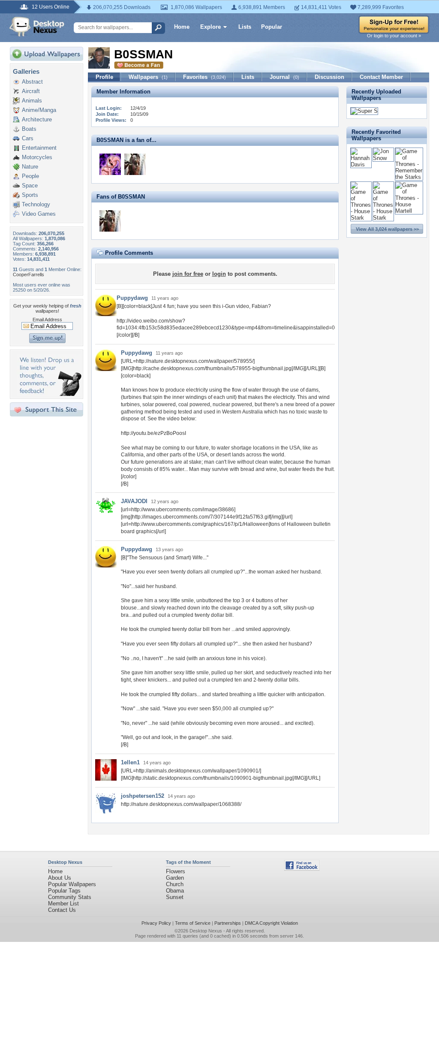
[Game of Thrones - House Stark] (361, 217)
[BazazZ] (110, 164)
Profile (104, 77)
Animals (32, 100)
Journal (284, 77)
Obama (175, 890)
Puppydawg (132, 298)
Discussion (329, 77)
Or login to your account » (394, 35)
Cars (27, 138)
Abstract (32, 81)
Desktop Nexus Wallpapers (36, 26)
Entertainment (39, 148)
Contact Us (62, 910)
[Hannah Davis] (361, 164)
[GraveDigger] (135, 164)
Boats (29, 129)
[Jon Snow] (383, 158)
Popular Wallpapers (72, 884)
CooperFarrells (28, 274)
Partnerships (227, 923)
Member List (63, 903)
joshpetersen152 (142, 796)
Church (174, 884)
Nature (30, 166)
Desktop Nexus (205, 930)
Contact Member (381, 77)
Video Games (39, 214)
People (30, 176)
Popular (271, 27)
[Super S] (364, 111)
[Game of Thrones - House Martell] (409, 211)
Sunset (174, 897)
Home (181, 27)
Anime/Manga (39, 110)
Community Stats (69, 897)
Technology (36, 204)
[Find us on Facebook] (301, 869)
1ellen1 (130, 762)
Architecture (37, 119)
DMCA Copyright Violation (271, 923)
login (219, 274)
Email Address (47, 319)
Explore (210, 27)
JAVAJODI (134, 501)
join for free (187, 274)
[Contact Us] (49, 394)
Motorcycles (37, 157)
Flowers (175, 871)
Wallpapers (148, 77)
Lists (244, 27)
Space (30, 185)
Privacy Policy (156, 923)
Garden (175, 878)
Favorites (204, 77)
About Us (59, 878)
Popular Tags (64, 890)
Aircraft (31, 91)
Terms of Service (192, 923)
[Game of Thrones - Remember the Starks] (409, 177)
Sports (30, 195)
